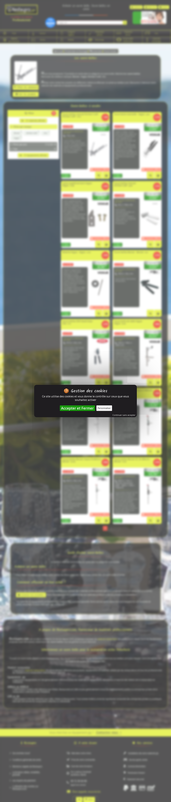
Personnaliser (104, 408)
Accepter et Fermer (77, 408)
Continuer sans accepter (124, 415)
